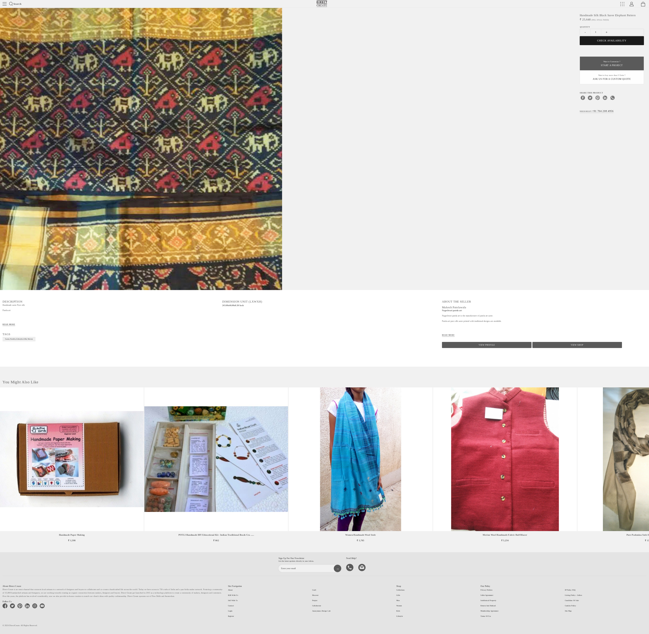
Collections (400, 590)
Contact (231, 606)
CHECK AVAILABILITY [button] (612, 40)
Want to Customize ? (612, 64)
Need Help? (597, 111)
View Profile (487, 345)
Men (398, 600)
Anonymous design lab (321, 611)
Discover (315, 595)
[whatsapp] (612, 97)
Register (231, 616)
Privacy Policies (486, 590)
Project (314, 600)
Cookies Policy (570, 606)
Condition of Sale (572, 600)
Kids (398, 611)
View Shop (577, 345)
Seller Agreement (486, 595)
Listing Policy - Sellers (573, 595)
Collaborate (316, 606)
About (230, 590)
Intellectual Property (488, 600)
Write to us (362, 567)
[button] (645, 465)
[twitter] (590, 97)
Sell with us (233, 600)
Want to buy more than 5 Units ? (612, 77)
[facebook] (583, 97)
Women (399, 606)
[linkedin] (605, 97)
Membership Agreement (489, 611)
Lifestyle (399, 616)
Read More (9, 324)
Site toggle (5, 4)
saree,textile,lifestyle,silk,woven (19, 339)
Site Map (568, 611)
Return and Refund (488, 606)
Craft (314, 590)
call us (350, 567)
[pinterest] (598, 97)
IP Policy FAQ (570, 590)
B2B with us (233, 595)
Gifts (398, 595)
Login (230, 611)
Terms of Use (485, 616)
